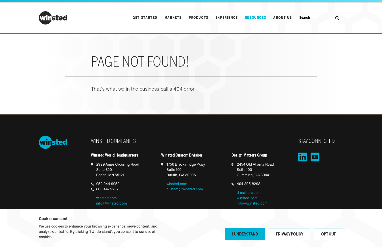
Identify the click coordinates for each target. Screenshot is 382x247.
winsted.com (106, 198)
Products (198, 17)
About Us (282, 17)
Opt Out (328, 234)
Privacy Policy (289, 234)
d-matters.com (249, 193)
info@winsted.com (111, 203)
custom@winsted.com (184, 189)
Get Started (145, 17)
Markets (173, 17)
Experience (227, 17)
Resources (255, 17)
